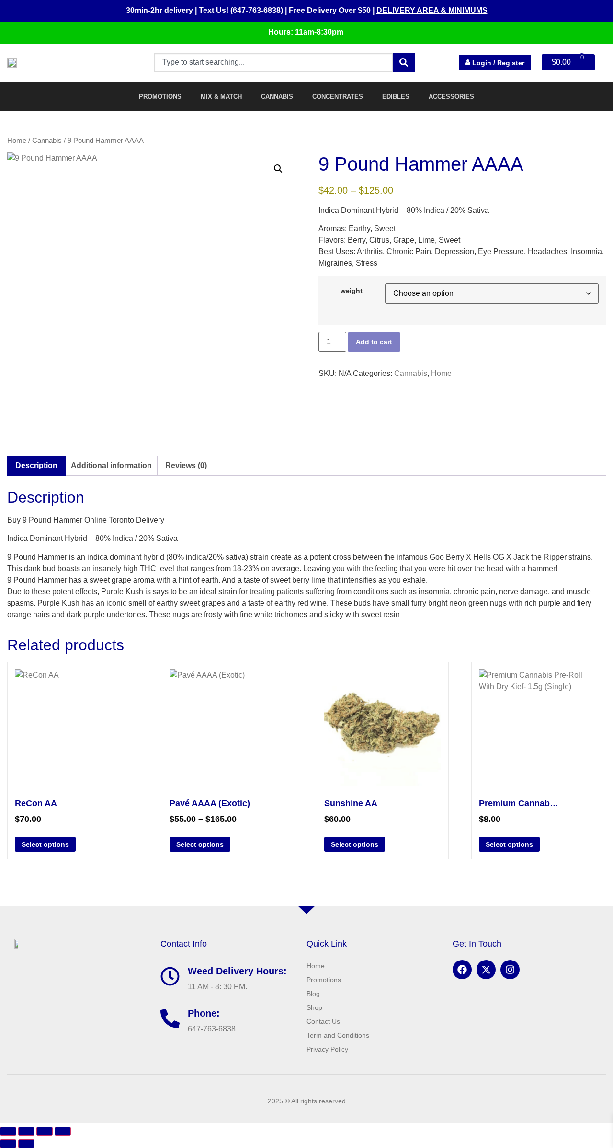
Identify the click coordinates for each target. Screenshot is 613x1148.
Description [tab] (36, 465)
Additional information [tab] (111, 465)
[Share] (44, 1131)
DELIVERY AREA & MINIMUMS (432, 10)
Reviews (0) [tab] (186, 465)
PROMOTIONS (160, 96)
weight (352, 290)
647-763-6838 (212, 1029)
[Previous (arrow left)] (8, 1143)
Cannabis (277, 96)
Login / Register (497, 62)
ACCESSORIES (451, 96)
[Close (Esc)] (63, 1131)
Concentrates (337, 96)
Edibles (395, 96)
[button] (278, 168)
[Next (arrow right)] (26, 1143)
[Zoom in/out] (8, 1131)
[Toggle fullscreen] (26, 1131)
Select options (45, 844)
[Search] (404, 62)
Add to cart (374, 342)
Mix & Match (221, 96)
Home (16, 140)
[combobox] (273, 62)
